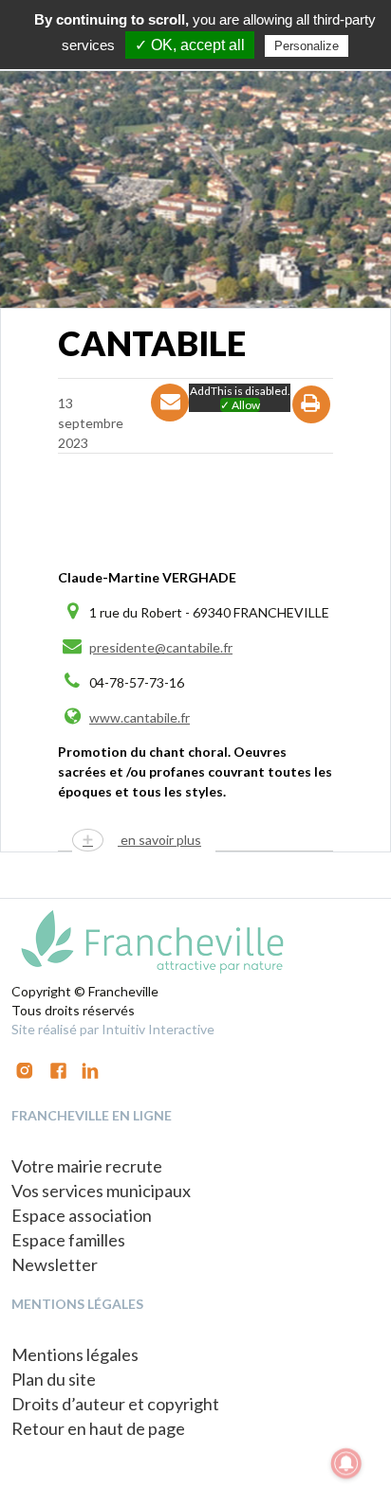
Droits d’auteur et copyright (115, 1403)
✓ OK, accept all (190, 45)
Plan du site (53, 1379)
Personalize (306, 46)
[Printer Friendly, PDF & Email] (311, 421)
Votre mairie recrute (86, 1166)
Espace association (81, 1215)
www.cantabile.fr (139, 717)
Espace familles (68, 1239)
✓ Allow (240, 405)
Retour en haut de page (98, 1428)
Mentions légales (75, 1354)
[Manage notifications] (346, 1463)
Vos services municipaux (101, 1190)
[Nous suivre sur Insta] (24, 1069)
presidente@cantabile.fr (161, 647)
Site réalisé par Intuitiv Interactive (112, 1029)
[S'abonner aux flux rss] (58, 1069)
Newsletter (54, 1264)
